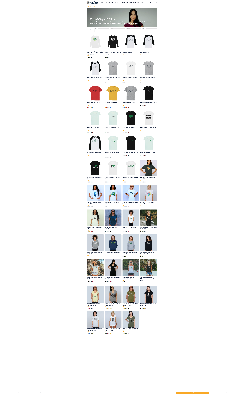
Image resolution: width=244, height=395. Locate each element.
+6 (93, 333)
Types (96, 28)
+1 (93, 107)
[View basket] (156, 2)
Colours (128, 28)
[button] (87, 57)
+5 (93, 206)
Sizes (112, 28)
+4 (129, 206)
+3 (111, 281)
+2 (93, 231)
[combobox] (101, 30)
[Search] (153, 2)
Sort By (144, 28)
